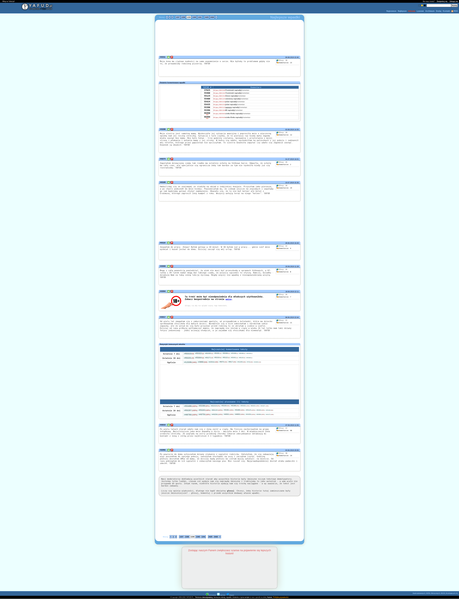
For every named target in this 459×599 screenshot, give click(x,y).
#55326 (225, 406)
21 (285, 323)
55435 (207, 104)
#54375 (270, 414)
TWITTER (222, 595)
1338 (183, 17)
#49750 (204, 414)
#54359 (250, 414)
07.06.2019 (289, 425)
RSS (455, 11)
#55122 (217, 410)
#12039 (190, 362)
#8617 (232, 362)
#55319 (189, 353)
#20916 (213, 362)
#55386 (235, 406)
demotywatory (207, 597)
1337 (178, 17)
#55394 (226, 353)
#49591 (229, 414)
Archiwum (429, 11)
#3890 (202, 362)
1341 (200, 17)
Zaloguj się (454, 1)
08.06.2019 (289, 317)
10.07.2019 (289, 183)
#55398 (234, 353)
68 (285, 430)
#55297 (190, 410)
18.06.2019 (289, 292)
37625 (207, 90)
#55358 (249, 353)
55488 (207, 93)
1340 (194, 17)
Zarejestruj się (442, 1)
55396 (207, 110)
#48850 (240, 414)
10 (285, 188)
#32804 (257, 362)
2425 (207, 17)
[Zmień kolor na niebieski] (419, 5)
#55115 (226, 357)
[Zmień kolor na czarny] (425, 5)
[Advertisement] (47, 299)
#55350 (261, 410)
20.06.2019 (289, 266)
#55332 (245, 406)
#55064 (199, 358)
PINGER (231, 595)
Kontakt (446, 11)
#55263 (204, 410)
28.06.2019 (289, 243)
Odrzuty (411, 11)
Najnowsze (391, 11)
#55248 (269, 410)
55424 (207, 101)
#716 (250, 362)
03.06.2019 (289, 450)
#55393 (209, 353)
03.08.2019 (289, 129)
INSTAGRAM (212, 595)
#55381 (229, 410)
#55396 (242, 353)
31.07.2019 (289, 159)
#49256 (217, 414)
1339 (189, 17)
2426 (212, 17)
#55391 (217, 353)
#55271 (209, 358)
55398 (207, 107)
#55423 (255, 406)
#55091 (234, 357)
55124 (207, 96)
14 (285, 455)
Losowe (420, 11)
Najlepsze (402, 11)
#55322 (199, 353)
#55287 (265, 406)
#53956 (261, 414)
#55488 (190, 406)
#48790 (190, 414)
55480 (207, 99)
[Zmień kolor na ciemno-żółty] (422, 5)
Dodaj (438, 11)
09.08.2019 (289, 57)
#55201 (189, 358)
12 (285, 135)
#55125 (242, 357)
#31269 (242, 362)
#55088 (249, 357)
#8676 (223, 362)
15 (285, 63)
